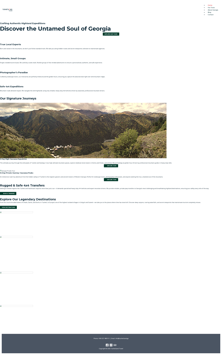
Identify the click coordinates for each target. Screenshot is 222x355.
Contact (211, 15)
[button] (210, 3)
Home (210, 5)
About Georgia (213, 10)
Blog (209, 12)
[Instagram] (111, 345)
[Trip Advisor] (114, 345)
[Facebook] (107, 345)
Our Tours (211, 7)
